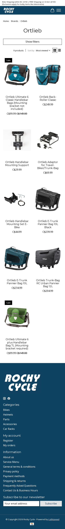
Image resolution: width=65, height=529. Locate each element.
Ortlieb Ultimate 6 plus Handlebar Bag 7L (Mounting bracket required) (17, 344)
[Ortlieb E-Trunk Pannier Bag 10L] (17, 258)
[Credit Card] (32, 524)
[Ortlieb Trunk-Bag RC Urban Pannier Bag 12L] (48, 258)
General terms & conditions (19, 466)
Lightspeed (53, 519)
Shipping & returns (14, 481)
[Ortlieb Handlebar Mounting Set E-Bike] (17, 199)
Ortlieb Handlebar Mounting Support (17, 164)
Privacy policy (11, 471)
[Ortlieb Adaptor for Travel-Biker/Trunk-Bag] (48, 140)
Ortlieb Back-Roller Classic (47, 98)
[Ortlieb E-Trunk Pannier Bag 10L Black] (48, 199)
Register (8, 440)
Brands (14, 21)
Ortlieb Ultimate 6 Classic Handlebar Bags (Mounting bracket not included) (17, 103)
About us (8, 457)
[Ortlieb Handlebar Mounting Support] (17, 140)
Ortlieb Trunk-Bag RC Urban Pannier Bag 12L (48, 283)
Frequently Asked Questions (19, 485)
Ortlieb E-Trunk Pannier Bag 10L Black (48, 224)
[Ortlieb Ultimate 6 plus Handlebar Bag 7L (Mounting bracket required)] (17, 317)
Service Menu (11, 462)
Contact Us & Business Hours (20, 490)
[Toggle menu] (59, 10)
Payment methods (14, 476)
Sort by (31, 50)
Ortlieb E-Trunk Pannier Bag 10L (17, 282)
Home (6, 21)
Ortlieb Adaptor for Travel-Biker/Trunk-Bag (48, 165)
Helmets (8, 414)
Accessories (10, 424)
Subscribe (51, 503)
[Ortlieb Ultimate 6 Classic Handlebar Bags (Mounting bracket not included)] (17, 75)
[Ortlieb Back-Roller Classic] (48, 75)
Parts (6, 419)
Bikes (6, 410)
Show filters (32, 41)
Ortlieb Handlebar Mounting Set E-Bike (17, 224)
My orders (9, 445)
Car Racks (9, 429)
